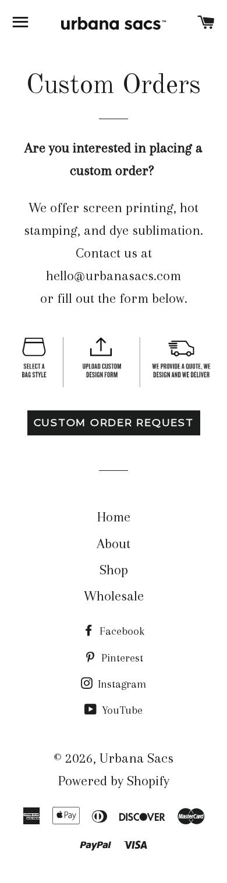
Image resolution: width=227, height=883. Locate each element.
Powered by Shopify (113, 781)
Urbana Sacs (136, 758)
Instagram (120, 684)
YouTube (121, 710)
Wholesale (114, 596)
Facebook (120, 631)
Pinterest (120, 658)
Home (113, 517)
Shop (114, 570)
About (113, 543)
